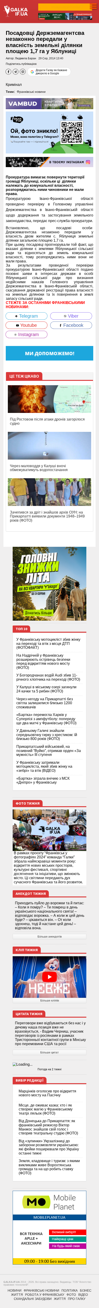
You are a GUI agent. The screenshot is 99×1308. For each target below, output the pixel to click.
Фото (71, 1294)
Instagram (28, 334)
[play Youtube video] (49, 977)
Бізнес (85, 1290)
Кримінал (14, 85)
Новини (14, 1290)
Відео (83, 1294)
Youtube (28, 325)
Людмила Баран (25, 58)
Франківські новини (31, 91)
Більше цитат (49, 1052)
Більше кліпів (49, 1000)
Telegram (28, 316)
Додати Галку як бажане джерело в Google (51, 72)
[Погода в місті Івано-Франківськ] (49, 1064)
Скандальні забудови (33, 1299)
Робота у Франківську (44, 1294)
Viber (73, 316)
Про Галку (76, 1299)
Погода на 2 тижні (49, 1069)
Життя (17, 1294)
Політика (69, 1290)
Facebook (72, 325)
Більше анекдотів (50, 936)
